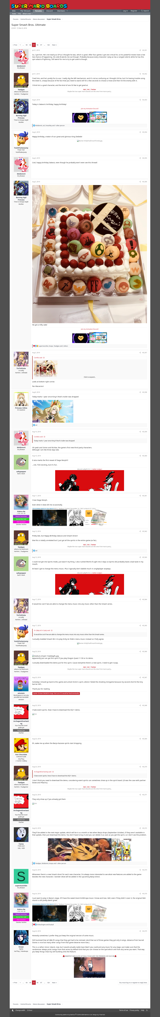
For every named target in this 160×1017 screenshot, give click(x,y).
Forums (38, 11)
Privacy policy (134, 1010)
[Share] (140, 50)
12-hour (29, 1010)
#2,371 (144, 795)
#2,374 (144, 894)
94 (30, 45)
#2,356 (144, 182)
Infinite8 (24, 373)
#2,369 (144, 739)
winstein (21, 700)
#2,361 (144, 496)
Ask (84, 89)
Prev (15, 45)
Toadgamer (24, 94)
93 (26, 45)
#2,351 (144, 50)
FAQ (19, 14)
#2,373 (144, 870)
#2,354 (144, 132)
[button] (67, 10)
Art (88, 89)
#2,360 (144, 456)
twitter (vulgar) (97, 469)
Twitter (93, 89)
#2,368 (144, 705)
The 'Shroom (25, 11)
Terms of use (123, 1010)
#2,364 (144, 599)
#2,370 (144, 767)
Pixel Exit (102, 1014)
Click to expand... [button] (90, 377)
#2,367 (144, 677)
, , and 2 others (53, 346)
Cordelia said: (38, 437)
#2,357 (144, 353)
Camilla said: (38, 358)
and (45, 925)
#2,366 (144, 651)
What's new (27, 14)
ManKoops (24, 951)
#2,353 (144, 100)
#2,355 (144, 158)
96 (37, 45)
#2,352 (144, 74)
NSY (14, 28)
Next (54, 45)
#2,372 (144, 828)
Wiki (14, 11)
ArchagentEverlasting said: (42, 772)
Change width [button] (20, 1010)
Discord (49, 11)
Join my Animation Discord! (89, 109)
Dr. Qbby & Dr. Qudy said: (42, 630)
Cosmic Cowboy (22, 761)
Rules (14, 14)
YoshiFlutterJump (21, 152)
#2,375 (144, 931)
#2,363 (144, 557)
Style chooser (12, 1010)
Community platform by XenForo (73, 1014)
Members (61, 11)
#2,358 (144, 392)
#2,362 (144, 531)
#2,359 (144, 432)
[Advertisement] (80, 35)
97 (41, 45)
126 (48, 45)
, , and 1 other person (50, 126)
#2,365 (144, 626)
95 (34, 45)
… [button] (23, 45)
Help (142, 1010)
